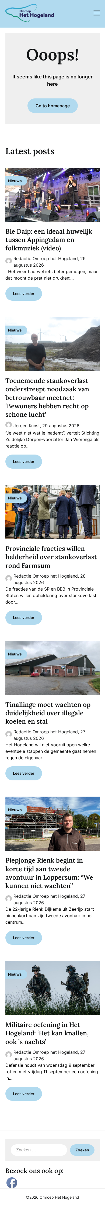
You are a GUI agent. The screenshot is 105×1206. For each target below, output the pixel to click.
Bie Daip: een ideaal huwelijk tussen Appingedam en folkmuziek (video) (48, 239)
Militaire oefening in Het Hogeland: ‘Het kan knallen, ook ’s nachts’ (47, 1033)
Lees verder (23, 293)
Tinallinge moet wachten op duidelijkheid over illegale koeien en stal (47, 712)
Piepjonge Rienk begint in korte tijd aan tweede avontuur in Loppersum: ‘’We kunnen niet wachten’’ (49, 873)
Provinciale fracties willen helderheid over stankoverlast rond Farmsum (51, 556)
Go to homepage (53, 105)
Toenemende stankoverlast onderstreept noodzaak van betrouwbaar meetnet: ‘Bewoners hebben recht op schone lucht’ (47, 397)
